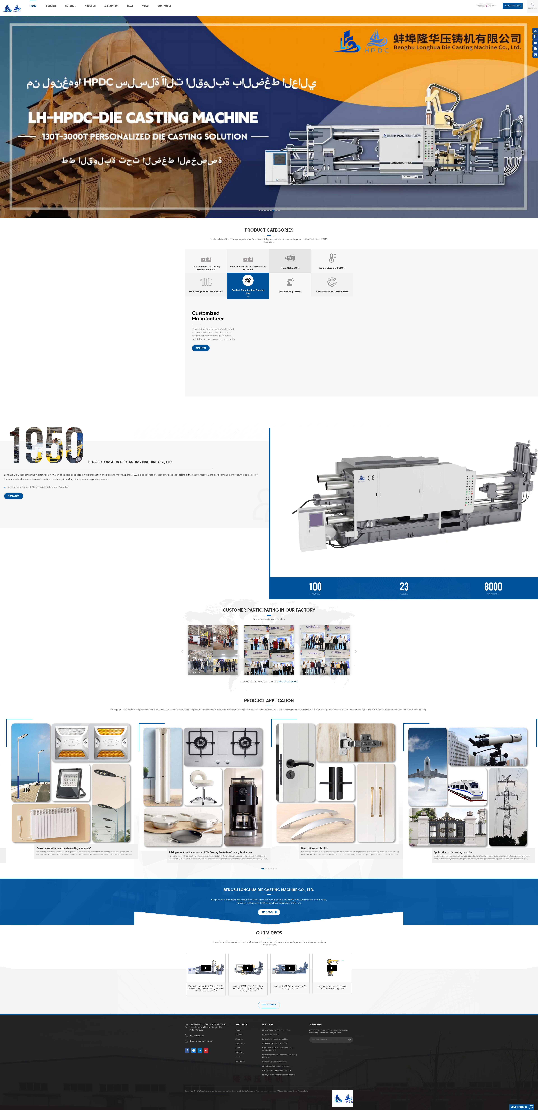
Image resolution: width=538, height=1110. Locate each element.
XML (294, 1091)
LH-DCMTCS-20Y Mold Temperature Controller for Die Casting (213, 316)
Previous (182, 651)
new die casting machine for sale (276, 1066)
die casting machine (270, 1035)
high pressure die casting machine (276, 1030)
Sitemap (287, 1091)
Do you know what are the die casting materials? (63, 848)
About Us (90, 6)
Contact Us (164, 6)
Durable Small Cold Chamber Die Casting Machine (279, 1056)
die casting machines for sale (274, 1062)
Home (33, 6)
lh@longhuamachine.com (201, 1041)
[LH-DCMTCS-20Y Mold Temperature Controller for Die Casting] (305, 358)
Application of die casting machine (453, 852)
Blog (280, 1091)
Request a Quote (512, 6)
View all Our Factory (287, 681)
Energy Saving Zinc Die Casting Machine (278, 1075)
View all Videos (269, 1005)
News (130, 6)
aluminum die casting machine (274, 1043)
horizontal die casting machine (275, 1039)
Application (111, 6)
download (239, 1052)
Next (355, 651)
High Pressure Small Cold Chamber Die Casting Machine (278, 1049)
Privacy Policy (303, 1091)
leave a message (519, 1107)
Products (50, 6)
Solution (70, 6)
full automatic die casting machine (276, 1070)
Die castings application (314, 848)
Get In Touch (268, 912)
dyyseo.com (271, 1091)
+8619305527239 (197, 1036)
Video (145, 6)
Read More (201, 348)
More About (13, 496)
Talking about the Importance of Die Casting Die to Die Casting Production (210, 852)
